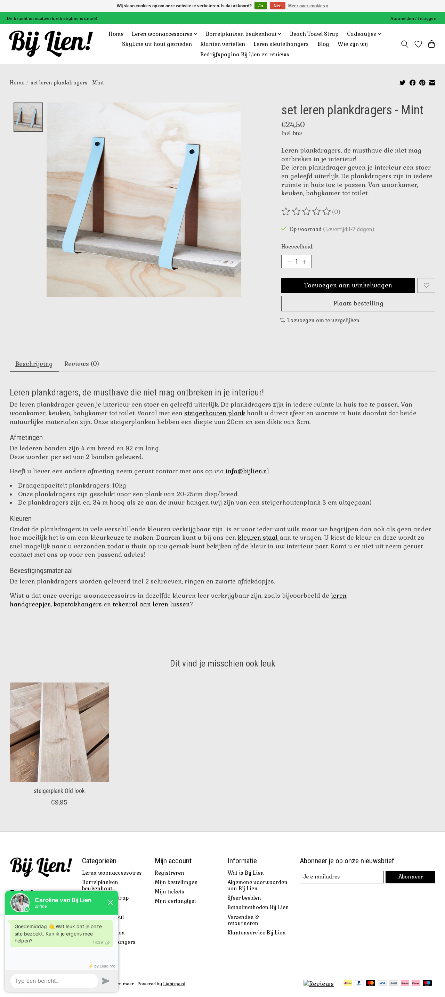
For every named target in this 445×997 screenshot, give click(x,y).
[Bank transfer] (393, 983)
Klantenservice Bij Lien (256, 933)
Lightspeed (174, 984)
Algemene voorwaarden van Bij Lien (257, 885)
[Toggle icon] (404, 44)
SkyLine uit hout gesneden (157, 44)
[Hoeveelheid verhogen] (304, 261)
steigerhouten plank (214, 413)
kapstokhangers (78, 604)
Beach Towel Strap (314, 34)
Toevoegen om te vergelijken (323, 320)
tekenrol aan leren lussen (150, 604)
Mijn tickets (169, 892)
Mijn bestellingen (176, 882)
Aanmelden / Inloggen (413, 18)
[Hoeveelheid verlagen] (289, 261)
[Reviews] (319, 984)
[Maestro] (427, 983)
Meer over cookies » (308, 5)
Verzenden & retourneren (243, 920)
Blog (323, 44)
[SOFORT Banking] (405, 983)
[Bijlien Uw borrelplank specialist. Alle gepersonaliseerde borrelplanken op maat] (51, 44)
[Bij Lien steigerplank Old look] (59, 732)
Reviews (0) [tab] (81, 364)
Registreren (169, 873)
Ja (260, 5)
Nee (278, 5)
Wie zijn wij (353, 44)
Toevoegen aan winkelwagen (348, 285)
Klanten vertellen (222, 44)
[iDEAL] (347, 983)
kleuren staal (259, 537)
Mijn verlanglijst (175, 901)
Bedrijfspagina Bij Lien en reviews (244, 54)
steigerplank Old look (59, 790)
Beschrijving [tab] (34, 364)
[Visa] (382, 983)
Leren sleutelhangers (281, 44)
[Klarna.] (416, 983)
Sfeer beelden (244, 898)
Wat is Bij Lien (245, 873)
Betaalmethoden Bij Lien (258, 907)
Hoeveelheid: (297, 247)
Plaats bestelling (358, 303)
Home (115, 34)
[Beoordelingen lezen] (306, 211)
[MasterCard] (370, 983)
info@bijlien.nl (247, 471)
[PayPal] (359, 983)
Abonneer (410, 877)
